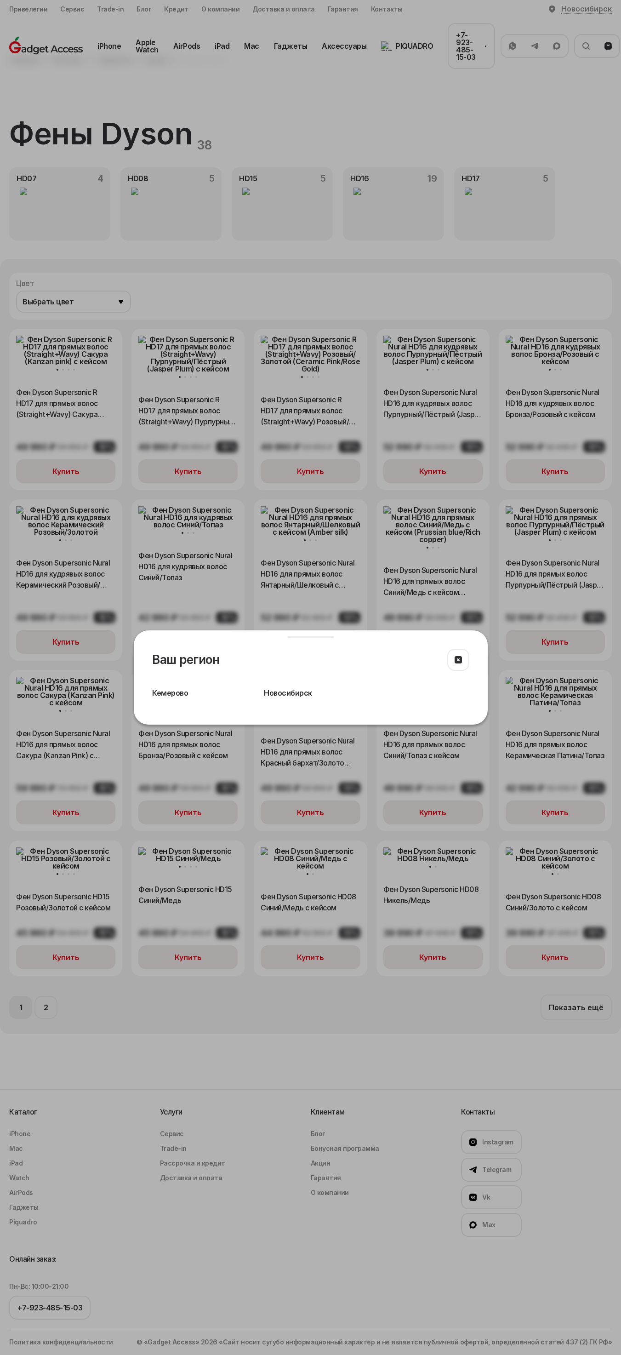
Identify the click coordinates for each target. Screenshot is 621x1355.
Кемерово (170, 693)
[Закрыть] (458, 660)
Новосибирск (288, 693)
